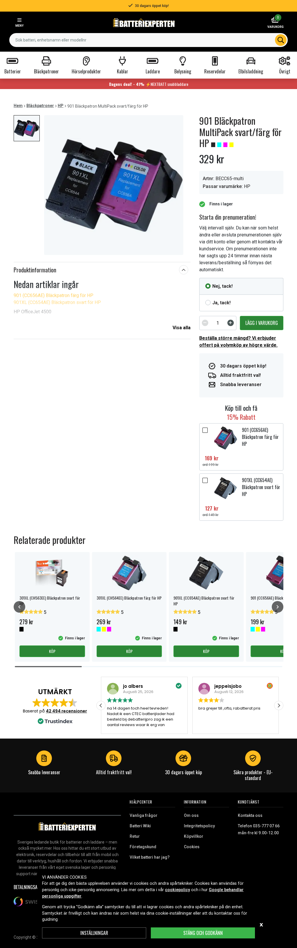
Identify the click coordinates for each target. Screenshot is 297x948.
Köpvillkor (193, 836)
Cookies (192, 846)
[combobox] (148, 40)
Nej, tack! (222, 286)
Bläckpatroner (40, 105)
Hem (18, 105)
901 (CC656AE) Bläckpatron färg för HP (53, 295)
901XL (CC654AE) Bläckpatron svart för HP (57, 302)
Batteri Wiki (140, 826)
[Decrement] (205, 323)
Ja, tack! (221, 302)
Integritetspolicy (199, 826)
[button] (278, 705)
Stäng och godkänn (203, 932)
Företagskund (143, 846)
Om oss (191, 815)
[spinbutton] (218, 323)
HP (61, 105)
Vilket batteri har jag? (150, 857)
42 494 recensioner (66, 711)
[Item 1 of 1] (113, 185)
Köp (52, 651)
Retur (135, 836)
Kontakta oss (250, 815)
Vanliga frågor (143, 815)
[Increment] (230, 323)
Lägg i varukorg (261, 322)
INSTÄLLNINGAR (94, 932)
